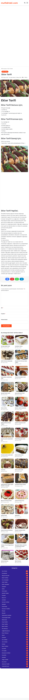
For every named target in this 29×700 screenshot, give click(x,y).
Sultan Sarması (4, 561)
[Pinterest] (12, 279)
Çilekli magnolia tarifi (20, 422)
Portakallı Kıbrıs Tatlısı (20, 484)
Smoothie (4, 655)
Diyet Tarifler (5, 624)
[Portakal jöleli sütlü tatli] (7, 449)
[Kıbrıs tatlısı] (7, 402)
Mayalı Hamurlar (5, 575)
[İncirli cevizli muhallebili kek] (7, 432)
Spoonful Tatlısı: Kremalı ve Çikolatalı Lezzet (21, 545)
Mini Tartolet (18, 561)
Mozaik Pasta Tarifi (5, 393)
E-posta (3, 313)
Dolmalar (4, 637)
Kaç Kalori (4, 661)
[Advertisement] (14, 21)
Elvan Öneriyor (5, 633)
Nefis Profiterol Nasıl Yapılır (6, 423)
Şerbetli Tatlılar (5, 593)
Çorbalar (4, 599)
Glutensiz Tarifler (6, 664)
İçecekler (4, 648)
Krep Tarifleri (5, 622)
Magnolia (17, 515)
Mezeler (3, 613)
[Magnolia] (21, 509)
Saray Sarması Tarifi (19, 393)
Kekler (3, 588)
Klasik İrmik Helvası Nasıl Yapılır (21, 361)
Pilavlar (3, 610)
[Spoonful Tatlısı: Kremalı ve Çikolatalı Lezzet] (21, 539)
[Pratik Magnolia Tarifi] (21, 432)
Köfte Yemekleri (5, 584)
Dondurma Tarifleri (6, 652)
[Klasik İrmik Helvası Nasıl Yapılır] (21, 355)
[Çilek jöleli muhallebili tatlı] (7, 371)
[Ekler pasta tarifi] (21, 463)
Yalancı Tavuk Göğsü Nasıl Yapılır (7, 545)
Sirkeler (3, 644)
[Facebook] (7, 279)
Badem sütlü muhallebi (20, 408)
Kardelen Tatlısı (18, 346)
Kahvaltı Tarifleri (5, 602)
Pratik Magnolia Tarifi (20, 438)
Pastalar (4, 595)
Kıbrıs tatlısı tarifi (19, 455)
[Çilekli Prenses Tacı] (21, 494)
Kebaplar (4, 604)
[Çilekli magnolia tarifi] (21, 416)
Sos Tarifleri (4, 639)
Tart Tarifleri (4, 641)
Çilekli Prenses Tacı (19, 500)
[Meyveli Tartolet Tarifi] (7, 494)
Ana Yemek (4, 571)
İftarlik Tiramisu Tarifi (20, 530)
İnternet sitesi (4, 319)
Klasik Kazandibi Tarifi (20, 377)
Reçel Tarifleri (5, 646)
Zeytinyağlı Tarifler (6, 617)
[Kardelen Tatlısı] (21, 340)
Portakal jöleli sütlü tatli (7, 455)
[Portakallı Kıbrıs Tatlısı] (21, 478)
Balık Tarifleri (5, 626)
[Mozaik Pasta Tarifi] (7, 387)
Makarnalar (4, 619)
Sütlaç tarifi (4, 515)
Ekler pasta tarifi (19, 469)
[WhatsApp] (17, 279)
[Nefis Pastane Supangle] (7, 355)
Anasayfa (4, 68)
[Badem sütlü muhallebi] (21, 402)
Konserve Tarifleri (6, 608)
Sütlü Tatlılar (10, 68)
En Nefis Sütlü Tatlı (5, 346)
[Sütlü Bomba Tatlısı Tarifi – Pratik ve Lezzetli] (7, 478)
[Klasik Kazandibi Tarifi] (21, 371)
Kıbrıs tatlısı (4, 408)
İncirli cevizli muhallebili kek (7, 439)
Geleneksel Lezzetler (6, 615)
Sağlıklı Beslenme (6, 630)
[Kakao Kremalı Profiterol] (7, 524)
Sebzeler (4, 657)
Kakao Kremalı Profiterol (7, 530)
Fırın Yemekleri (5, 580)
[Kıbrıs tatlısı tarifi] (21, 449)
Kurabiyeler (4, 573)
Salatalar (4, 586)
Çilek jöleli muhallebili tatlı (6, 377)
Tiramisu (3, 469)
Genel (3, 635)
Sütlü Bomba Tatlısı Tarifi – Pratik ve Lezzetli (7, 485)
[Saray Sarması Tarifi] (21, 387)
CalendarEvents (5, 666)
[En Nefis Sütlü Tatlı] (7, 340)
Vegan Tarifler (5, 659)
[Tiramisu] (7, 463)
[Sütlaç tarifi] (7, 509)
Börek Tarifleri (5, 577)
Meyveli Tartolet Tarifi (6, 500)
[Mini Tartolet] (21, 555)
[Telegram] (22, 279)
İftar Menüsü (5, 628)
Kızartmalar (4, 606)
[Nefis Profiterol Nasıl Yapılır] (7, 416)
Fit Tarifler (4, 650)
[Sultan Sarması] (7, 555)
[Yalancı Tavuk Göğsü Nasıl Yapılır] (7, 539)
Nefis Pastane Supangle (6, 361)
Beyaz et (4, 597)
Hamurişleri (4, 591)
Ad (2, 307)
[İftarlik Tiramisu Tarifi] (21, 524)
